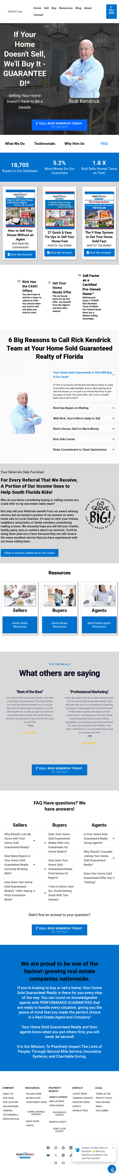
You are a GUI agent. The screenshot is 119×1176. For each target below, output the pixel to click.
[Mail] (63, 1163)
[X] (55, 1155)
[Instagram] (55, 1148)
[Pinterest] (63, 1155)
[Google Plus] (63, 1148)
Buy (54, 8)
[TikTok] (71, 1155)
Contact (38, 14)
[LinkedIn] (71, 1148)
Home (37, 8)
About (88, 8)
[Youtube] (48, 1155)
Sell (46, 8)
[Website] (55, 1163)
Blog (78, 8)
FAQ (104, 143)
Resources (66, 8)
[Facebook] (48, 1148)
